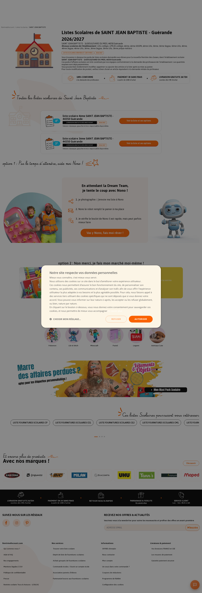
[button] (65, 319)
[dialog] (101, 296)
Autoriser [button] (141, 319)
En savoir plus (115, 310)
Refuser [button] (116, 319)
